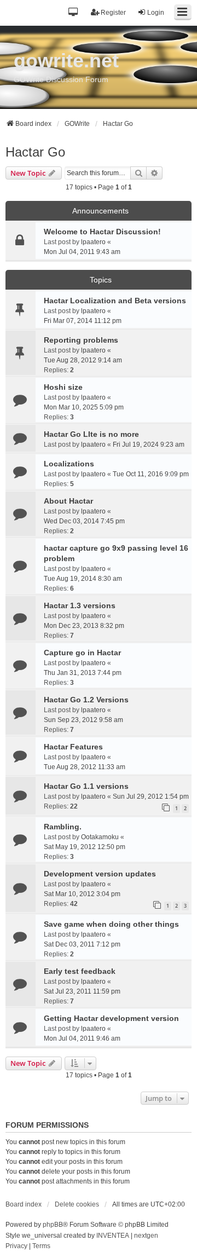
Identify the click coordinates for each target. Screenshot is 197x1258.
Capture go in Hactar (82, 652)
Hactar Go (35, 152)
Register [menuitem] (113, 12)
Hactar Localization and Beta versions (115, 300)
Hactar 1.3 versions (79, 605)
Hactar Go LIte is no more (91, 434)
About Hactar (68, 501)
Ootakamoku (100, 837)
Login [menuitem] (155, 12)
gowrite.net (66, 60)
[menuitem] (16, 1246)
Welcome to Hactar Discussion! (102, 231)
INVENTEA (112, 1235)
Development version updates (100, 873)
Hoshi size (63, 387)
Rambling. (63, 826)
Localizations (69, 463)
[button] (73, 13)
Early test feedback (79, 971)
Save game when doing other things (111, 924)
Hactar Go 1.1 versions (86, 786)
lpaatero (93, 242)
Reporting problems (81, 340)
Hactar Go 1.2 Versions (86, 699)
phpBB (53, 1224)
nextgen (146, 1235)
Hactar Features (73, 746)
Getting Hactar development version (111, 1018)
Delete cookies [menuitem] (77, 1204)
